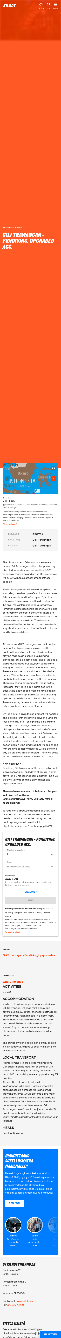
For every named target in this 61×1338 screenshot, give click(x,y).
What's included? (10, 524)
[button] (30, 854)
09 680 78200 (16, 1305)
